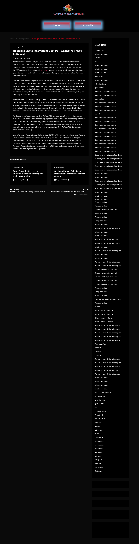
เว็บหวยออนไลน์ (100, 344)
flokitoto (97, 307)
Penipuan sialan (101, 202)
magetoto (98, 452)
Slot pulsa (98, 471)
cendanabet (99, 437)
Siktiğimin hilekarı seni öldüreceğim (107, 299)
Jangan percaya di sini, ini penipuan (108, 228)
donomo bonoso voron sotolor (105, 91)
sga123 (97, 407)
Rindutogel (99, 415)
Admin (28, 58)
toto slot (97, 456)
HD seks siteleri (100, 84)
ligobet (97, 114)
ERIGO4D (98, 355)
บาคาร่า (98, 351)
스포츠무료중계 (100, 411)
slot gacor (98, 460)
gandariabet (99, 76)
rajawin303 (99, 426)
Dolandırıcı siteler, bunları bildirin (106, 210)
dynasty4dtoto (100, 419)
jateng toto (98, 430)
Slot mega (98, 463)
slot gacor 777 (100, 396)
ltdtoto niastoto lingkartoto (104, 310)
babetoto (98, 422)
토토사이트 (45, 70)
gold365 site (99, 404)
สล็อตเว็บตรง (99, 348)
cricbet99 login (100, 50)
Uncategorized (18, 47)
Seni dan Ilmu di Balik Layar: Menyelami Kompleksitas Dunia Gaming (69, 173)
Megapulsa (99, 467)
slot (96, 62)
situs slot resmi (100, 400)
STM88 (97, 58)
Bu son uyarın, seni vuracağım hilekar (108, 155)
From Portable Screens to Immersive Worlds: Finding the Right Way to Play (28, 173)
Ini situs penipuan (101, 54)
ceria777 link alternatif (103, 393)
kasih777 (98, 434)
